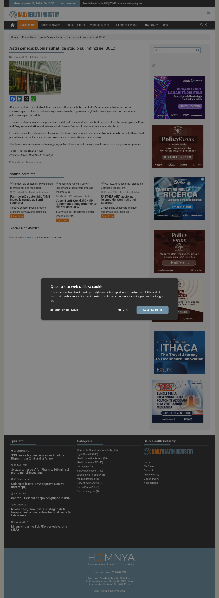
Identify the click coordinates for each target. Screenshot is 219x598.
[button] (64, 310)
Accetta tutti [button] (152, 309)
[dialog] (109, 299)
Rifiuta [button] (123, 309)
